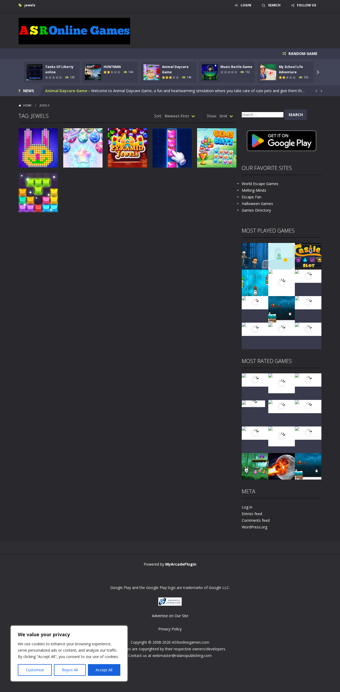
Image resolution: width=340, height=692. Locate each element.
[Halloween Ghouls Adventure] (281, 435)
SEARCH (274, 5)
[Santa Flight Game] (281, 308)
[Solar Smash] (281, 465)
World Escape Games (260, 183)
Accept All (104, 669)
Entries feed (252, 513)
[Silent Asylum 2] (255, 432)
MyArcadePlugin (180, 564)
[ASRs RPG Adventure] (308, 275)
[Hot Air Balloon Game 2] (281, 382)
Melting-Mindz (254, 190)
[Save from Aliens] (308, 379)
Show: (212, 115)
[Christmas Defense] (255, 302)
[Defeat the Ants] (308, 432)
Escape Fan (251, 196)
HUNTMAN (112, 67)
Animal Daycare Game (66, 90)
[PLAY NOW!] (34, 71)
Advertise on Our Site (170, 615)
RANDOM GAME (302, 53)
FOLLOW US (306, 5)
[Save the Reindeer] (308, 328)
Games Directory (256, 210)
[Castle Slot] (308, 255)
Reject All (70, 669)
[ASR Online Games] (74, 30)
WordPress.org (254, 526)
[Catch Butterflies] (308, 406)
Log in (247, 507)
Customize (35, 669)
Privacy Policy (170, 628)
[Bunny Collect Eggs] (255, 465)
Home (27, 105)
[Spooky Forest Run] (255, 255)
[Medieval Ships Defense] (255, 379)
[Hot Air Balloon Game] (308, 302)
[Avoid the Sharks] (255, 328)
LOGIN (246, 5)
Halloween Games (257, 203)
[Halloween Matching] (281, 406)
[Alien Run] (281, 255)
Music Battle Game (236, 67)
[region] (69, 653)
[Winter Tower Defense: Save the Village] (281, 282)
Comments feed (256, 520)
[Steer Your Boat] (255, 282)
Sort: (158, 115)
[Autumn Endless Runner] (281, 328)
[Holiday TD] (253, 403)
